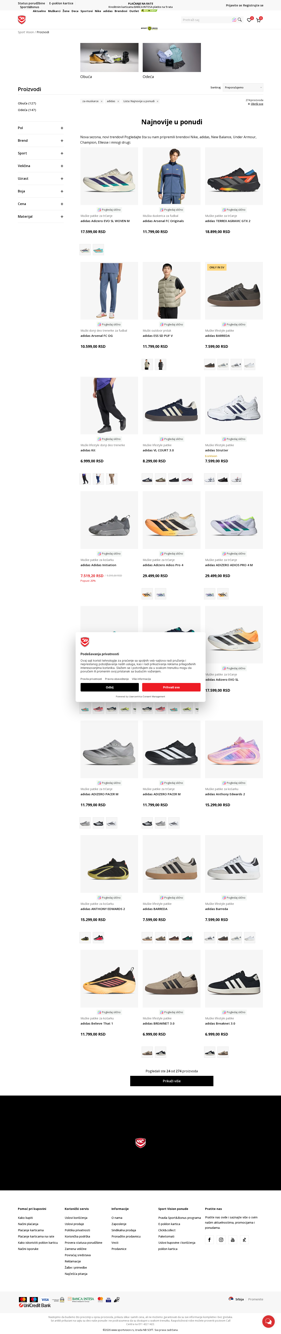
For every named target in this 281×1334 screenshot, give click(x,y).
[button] (46, 11)
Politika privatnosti (77, 1230)
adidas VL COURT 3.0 (158, 450)
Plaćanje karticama (31, 1230)
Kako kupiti (25, 1218)
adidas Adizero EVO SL (222, 679)
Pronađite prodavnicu (126, 1236)
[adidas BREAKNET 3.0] (172, 979)
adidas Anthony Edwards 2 (225, 794)
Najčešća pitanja (76, 1274)
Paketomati (166, 1236)
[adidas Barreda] (236, 364)
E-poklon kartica (169, 1224)
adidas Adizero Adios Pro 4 (163, 565)
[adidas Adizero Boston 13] (111, 708)
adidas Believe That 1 (96, 1023)
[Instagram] (221, 1240)
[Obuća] (109, 57)
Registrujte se (253, 5)
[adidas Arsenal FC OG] (109, 291)
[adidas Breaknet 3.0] (160, 1052)
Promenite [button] (255, 1299)
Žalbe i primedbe (76, 1267)
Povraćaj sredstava (78, 1255)
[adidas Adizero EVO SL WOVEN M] (109, 176)
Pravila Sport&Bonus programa (179, 1218)
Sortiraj (215, 87)
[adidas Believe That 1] (109, 979)
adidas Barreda (216, 909)
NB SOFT (148, 1330)
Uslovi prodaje (74, 1224)
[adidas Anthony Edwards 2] (234, 749)
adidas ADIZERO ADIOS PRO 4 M (229, 565)
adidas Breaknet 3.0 (220, 1023)
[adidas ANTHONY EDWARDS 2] (109, 864)
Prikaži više (172, 1081)
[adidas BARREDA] (234, 291)
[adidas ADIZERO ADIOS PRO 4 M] (160, 593)
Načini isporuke (28, 1249)
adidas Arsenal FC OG (96, 336)
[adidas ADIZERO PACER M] (109, 749)
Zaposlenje (118, 1224)
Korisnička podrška (77, 1236)
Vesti (114, 1243)
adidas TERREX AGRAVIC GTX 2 (227, 221)
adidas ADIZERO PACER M (99, 794)
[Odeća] (172, 57)
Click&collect (167, 1230)
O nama (116, 1218)
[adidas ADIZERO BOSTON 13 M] (98, 708)
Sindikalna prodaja (123, 1230)
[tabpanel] (109, 61)
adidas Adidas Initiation (98, 565)
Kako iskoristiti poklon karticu (38, 1243)
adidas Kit (87, 450)
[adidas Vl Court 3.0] (173, 479)
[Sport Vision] (22, 19)
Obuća (27, 103)
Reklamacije (73, 1261)
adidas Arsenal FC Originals (163, 221)
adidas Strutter (216, 450)
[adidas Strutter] (234, 405)
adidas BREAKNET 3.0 (159, 1023)
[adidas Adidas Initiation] (109, 520)
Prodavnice (118, 1249)
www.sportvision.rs (122, 1330)
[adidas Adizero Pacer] (111, 822)
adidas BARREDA (217, 336)
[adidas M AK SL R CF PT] (98, 479)
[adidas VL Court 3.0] (160, 479)
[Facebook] (209, 1240)
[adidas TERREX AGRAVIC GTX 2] (234, 176)
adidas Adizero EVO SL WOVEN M (105, 221)
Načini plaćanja (28, 1224)
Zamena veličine (76, 1249)
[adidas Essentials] (160, 364)
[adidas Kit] (109, 405)
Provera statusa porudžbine (83, 1243)
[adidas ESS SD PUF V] (172, 291)
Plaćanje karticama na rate (36, 1236)
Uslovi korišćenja (76, 1218)
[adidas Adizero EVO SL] (234, 635)
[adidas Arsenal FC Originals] (172, 176)
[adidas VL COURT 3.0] (172, 405)
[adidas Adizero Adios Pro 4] (172, 520)
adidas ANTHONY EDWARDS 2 (102, 909)
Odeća (27, 110)
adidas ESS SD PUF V (158, 336)
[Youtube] (233, 1240)
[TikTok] (244, 1240)
